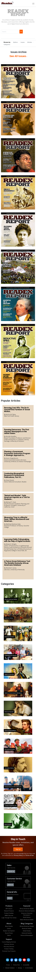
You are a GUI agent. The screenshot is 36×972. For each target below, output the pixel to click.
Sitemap (20, 968)
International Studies (10, 749)
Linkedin (7, 960)
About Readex (9, 926)
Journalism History (9, 768)
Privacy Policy (18, 855)
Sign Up (18, 849)
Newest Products (9, 911)
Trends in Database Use (10, 805)
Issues (23, 42)
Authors (15, 42)
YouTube (24, 960)
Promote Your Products (8, 951)
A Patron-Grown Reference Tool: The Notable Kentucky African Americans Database (17, 563)
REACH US (10, 884)
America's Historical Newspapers (26, 914)
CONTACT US (11, 871)
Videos (9, 935)
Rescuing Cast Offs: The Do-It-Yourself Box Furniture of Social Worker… (17, 410)
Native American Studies (26, 919)
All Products (9, 908)
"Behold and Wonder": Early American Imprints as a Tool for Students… (17, 497)
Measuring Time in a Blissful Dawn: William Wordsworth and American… (16, 519)
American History (9, 618)
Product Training (8, 949)
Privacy (8, 965)
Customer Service (9, 944)
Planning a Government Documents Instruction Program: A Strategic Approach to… (17, 453)
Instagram (20, 960)
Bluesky (16, 960)
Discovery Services (9, 946)
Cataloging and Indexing (10, 655)
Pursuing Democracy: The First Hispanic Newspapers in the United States (16, 431)
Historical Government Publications (13, 693)
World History (8, 824)
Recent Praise (9, 933)
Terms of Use (30, 855)
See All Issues (17, 56)
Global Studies (27, 931)
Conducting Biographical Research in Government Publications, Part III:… (14, 475)
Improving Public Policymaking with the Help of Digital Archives (17, 540)
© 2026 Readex (29, 968)
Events (9, 928)
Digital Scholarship (9, 674)
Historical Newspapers (10, 730)
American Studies (27, 928)
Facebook (12, 960)
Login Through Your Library (9, 917)
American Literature (9, 636)
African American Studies (11, 599)
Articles (29, 42)
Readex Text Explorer (9, 931)
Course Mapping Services (9, 942)
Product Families (9, 913)
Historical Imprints (9, 711)
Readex (18, 12)
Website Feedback (9, 968)
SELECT (9, 898)
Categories (7, 44)
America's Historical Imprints (27, 911)
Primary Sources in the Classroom (13, 786)
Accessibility (26, 965)
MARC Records (9, 915)
